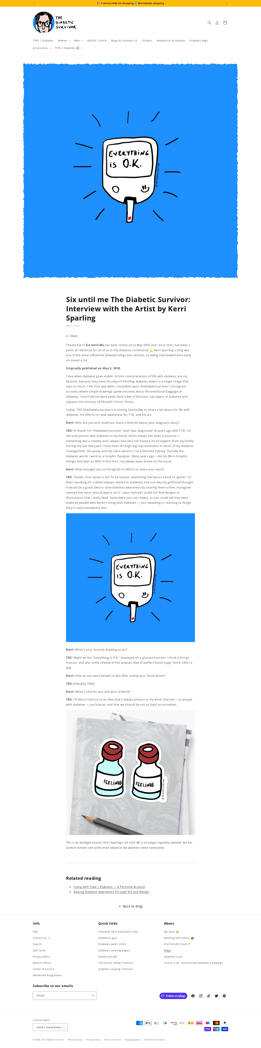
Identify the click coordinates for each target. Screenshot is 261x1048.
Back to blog (133, 906)
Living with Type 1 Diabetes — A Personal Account (109, 887)
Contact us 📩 (41, 937)
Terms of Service (43, 969)
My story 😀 (171, 931)
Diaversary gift (107, 956)
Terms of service (112, 1039)
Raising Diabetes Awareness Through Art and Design (111, 892)
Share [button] (74, 336)
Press (167, 950)
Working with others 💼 (179, 937)
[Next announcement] (227, 3)
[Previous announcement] (34, 3)
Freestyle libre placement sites (118, 931)
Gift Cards (39, 950)
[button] (64, 40)
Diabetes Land (173, 956)
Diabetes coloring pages (113, 950)
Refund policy (75, 1039)
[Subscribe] (93, 995)
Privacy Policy (41, 956)
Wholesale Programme (47, 975)
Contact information (154, 1039)
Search (37, 944)
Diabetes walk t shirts (112, 944)
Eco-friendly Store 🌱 (177, 944)
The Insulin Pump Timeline (115, 962)
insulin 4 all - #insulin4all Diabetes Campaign (193, 962)
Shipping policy (132, 1039)
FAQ (35, 931)
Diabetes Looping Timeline (115, 969)
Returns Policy (42, 962)
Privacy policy (93, 1039)
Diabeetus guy (107, 937)
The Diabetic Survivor (52, 1039)
